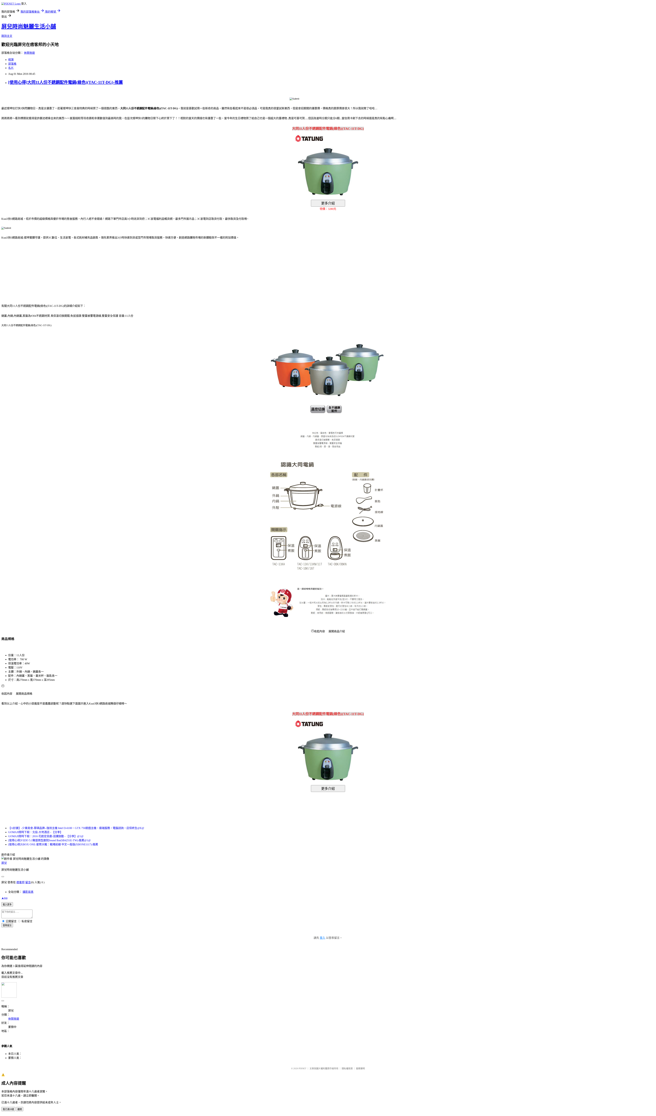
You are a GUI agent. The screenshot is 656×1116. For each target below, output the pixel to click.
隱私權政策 (347, 1068)
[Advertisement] (30, 270)
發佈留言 (7, 925)
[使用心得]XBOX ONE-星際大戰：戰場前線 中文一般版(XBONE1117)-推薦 (53, 844)
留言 (28, 882)
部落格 (12, 63)
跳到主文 (6, 35)
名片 (11, 67)
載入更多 (7, 904)
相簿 (11, 59)
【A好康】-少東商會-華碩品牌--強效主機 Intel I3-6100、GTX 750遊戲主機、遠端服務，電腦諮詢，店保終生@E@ (76, 828)
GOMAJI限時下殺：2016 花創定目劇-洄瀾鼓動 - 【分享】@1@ (46, 836)
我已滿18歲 (8, 1109)
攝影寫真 (28, 891)
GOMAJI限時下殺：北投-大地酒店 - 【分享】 (35, 832)
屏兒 (4, 862)
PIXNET (302, 1068)
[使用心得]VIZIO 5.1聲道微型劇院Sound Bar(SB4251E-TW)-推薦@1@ (49, 840)
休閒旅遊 (29, 52)
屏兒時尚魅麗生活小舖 (28, 26)
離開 (19, 1109)
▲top (4, 897)
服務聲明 (360, 1068)
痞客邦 (20, 882)
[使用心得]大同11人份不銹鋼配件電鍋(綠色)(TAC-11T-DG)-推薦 (65, 82)
